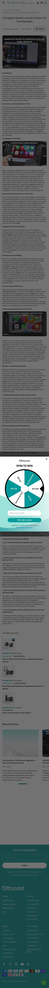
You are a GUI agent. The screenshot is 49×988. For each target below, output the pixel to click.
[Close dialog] (46, 459)
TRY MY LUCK (24, 520)
